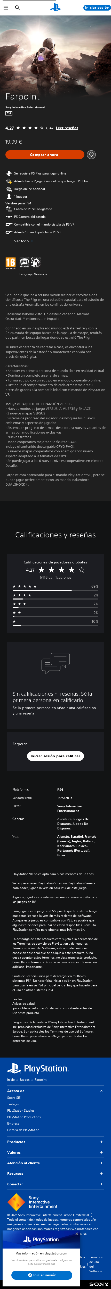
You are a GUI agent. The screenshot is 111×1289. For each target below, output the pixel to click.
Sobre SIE (13, 1097)
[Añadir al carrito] (44, 154)
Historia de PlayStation (23, 1130)
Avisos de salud (23, 1004)
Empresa (13, 1123)
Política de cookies (80, 1262)
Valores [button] (14, 1152)
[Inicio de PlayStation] (55, 8)
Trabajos (13, 1104)
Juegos (25, 1079)
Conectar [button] (15, 1184)
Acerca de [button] (16, 1090)
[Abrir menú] (6, 7)
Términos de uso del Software (96, 1264)
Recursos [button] (15, 1173)
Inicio (11, 1079)
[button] (55, 756)
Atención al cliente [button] (23, 1163)
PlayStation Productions (24, 1117)
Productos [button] (16, 1142)
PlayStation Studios (21, 1110)
